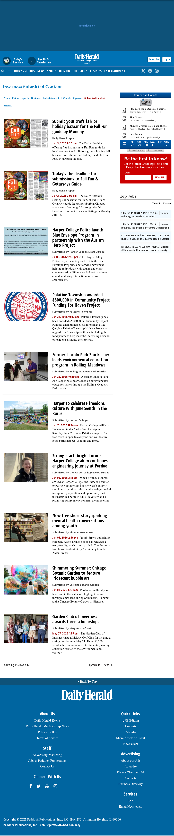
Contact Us (47, 766)
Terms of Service (47, 738)
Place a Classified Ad (130, 772)
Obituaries (80, 71)
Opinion (64, 71)
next (106, 665)
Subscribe (154, 59)
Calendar (130, 732)
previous (95, 665)
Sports (51, 71)
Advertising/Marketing (47, 755)
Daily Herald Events (47, 720)
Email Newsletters (130, 806)
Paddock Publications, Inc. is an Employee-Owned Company (41, 825)
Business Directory (130, 784)
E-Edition (132, 720)
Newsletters (130, 743)
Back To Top (88, 681)
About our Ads (130, 760)
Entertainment (114, 71)
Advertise (131, 766)
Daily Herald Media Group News (47, 726)
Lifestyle (66, 98)
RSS (131, 800)
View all (156, 203)
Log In (167, 59)
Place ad (167, 203)
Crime (15, 98)
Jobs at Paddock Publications (47, 760)
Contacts (130, 778)
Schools (8, 105)
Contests (130, 726)
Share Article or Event (130, 738)
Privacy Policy (47, 732)
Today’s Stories (24, 71)
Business (96, 71)
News (40, 71)
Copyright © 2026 (14, 819)
